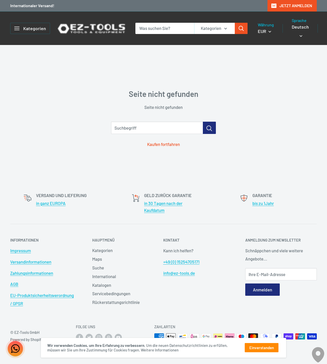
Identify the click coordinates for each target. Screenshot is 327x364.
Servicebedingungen (111, 293)
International (104, 276)
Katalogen (101, 285)
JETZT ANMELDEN (295, 5)
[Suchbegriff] (209, 128)
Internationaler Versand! (32, 5)
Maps (97, 258)
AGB (14, 284)
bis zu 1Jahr (263, 203)
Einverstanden (261, 347)
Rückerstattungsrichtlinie (116, 302)
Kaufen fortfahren (163, 144)
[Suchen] (241, 28)
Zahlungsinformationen (31, 273)
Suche (98, 267)
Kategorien (102, 250)
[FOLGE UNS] (79, 337)
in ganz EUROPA (51, 203)
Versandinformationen (30, 261)
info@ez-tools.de (179, 273)
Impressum (20, 250)
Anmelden (262, 289)
